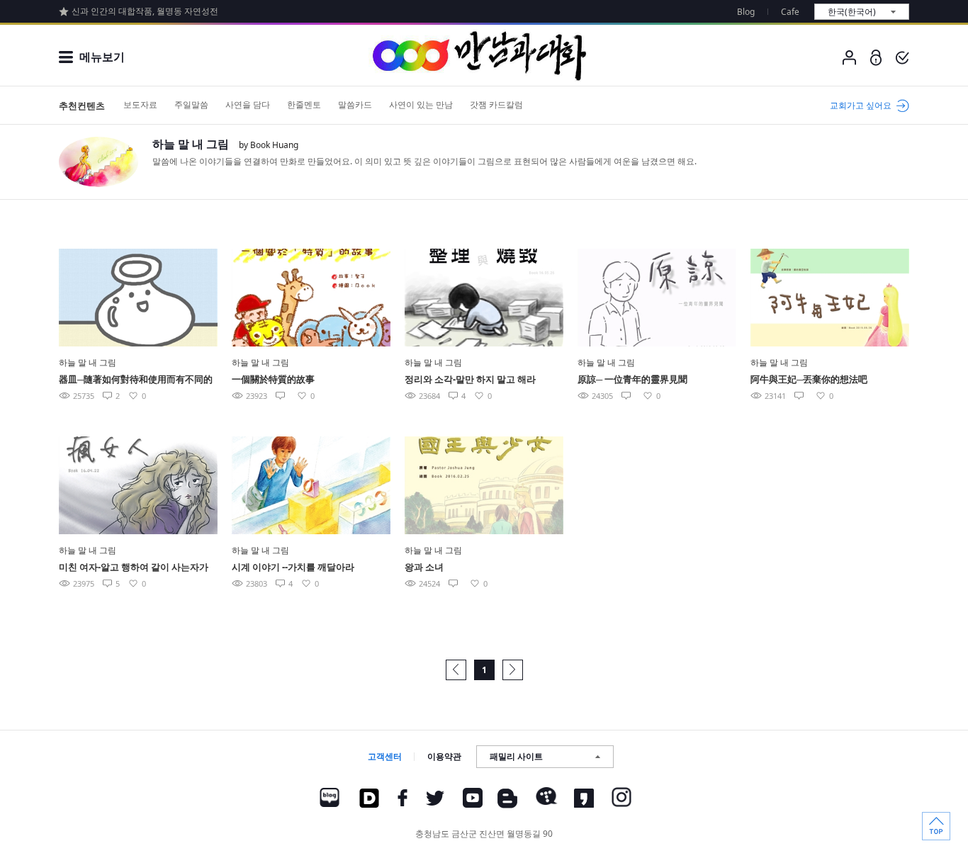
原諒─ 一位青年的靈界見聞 (632, 379)
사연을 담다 (247, 104)
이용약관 (444, 756)
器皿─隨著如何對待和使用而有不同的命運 (136, 380)
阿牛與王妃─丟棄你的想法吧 (808, 379)
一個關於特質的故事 (273, 379)
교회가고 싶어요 (860, 105)
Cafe (790, 12)
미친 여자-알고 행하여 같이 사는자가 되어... (133, 567)
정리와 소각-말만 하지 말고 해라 (470, 379)
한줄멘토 (304, 104)
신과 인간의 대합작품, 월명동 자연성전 (145, 11)
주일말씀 (191, 104)
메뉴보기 (102, 57)
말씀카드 (355, 104)
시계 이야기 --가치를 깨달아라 (293, 566)
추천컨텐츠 (82, 105)
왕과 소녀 (424, 566)
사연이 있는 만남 (421, 104)
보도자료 (140, 104)
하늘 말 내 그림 (190, 144)
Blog (746, 12)
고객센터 (385, 756)
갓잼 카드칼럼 (496, 104)
